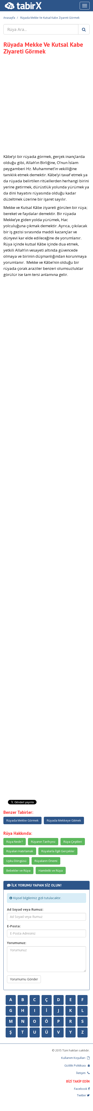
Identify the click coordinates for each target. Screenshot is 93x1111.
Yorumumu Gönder (24, 979)
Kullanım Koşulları (73, 1058)
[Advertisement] (46, 103)
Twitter (82, 1095)
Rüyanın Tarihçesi (43, 842)
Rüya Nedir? (14, 842)
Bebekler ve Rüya (18, 870)
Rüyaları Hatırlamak (19, 851)
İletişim (81, 1073)
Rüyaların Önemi (46, 861)
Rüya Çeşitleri (72, 842)
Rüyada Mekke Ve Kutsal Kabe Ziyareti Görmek (49, 18)
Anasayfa (9, 18)
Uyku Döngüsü (16, 861)
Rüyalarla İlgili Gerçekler (57, 851)
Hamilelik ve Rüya (51, 870)
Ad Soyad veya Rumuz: (25, 909)
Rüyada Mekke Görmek (22, 820)
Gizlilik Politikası (75, 1065)
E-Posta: (14, 926)
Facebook (81, 1089)
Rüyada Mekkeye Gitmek (64, 820)
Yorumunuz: (16, 943)
